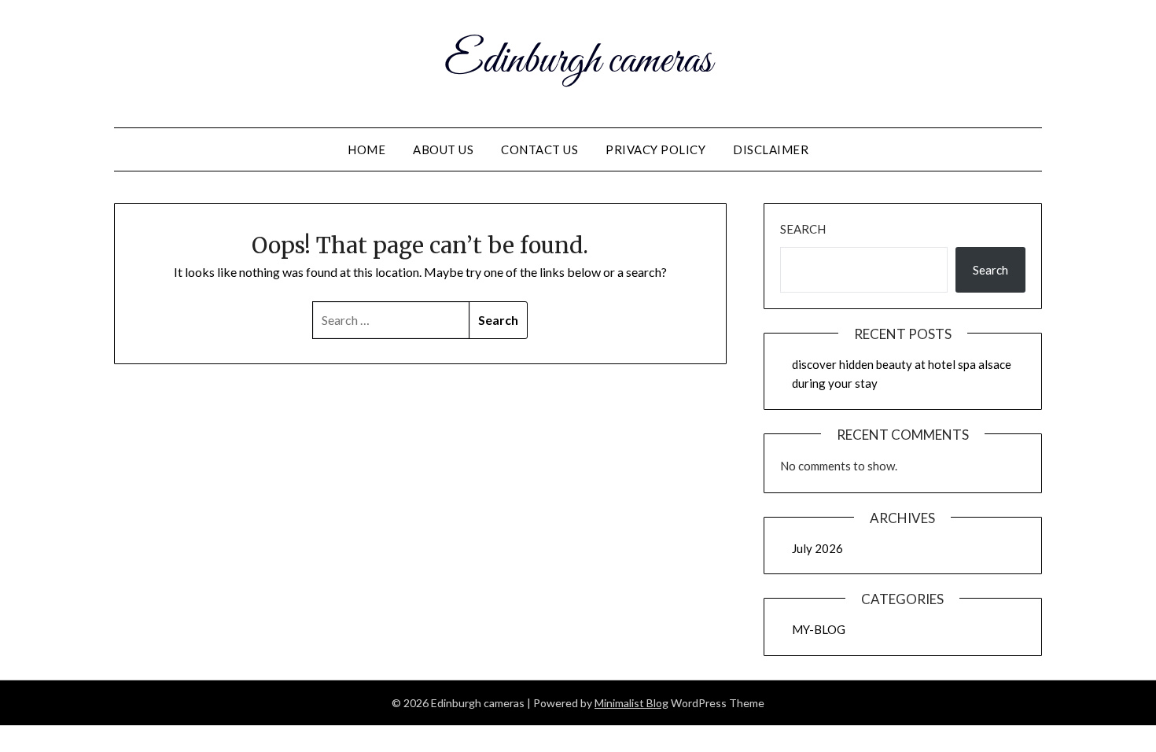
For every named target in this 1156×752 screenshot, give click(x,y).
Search (803, 229)
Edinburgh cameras (578, 61)
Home (366, 149)
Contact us (539, 149)
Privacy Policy (655, 149)
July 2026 (817, 548)
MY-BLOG (818, 629)
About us (443, 149)
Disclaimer (770, 149)
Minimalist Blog (631, 703)
